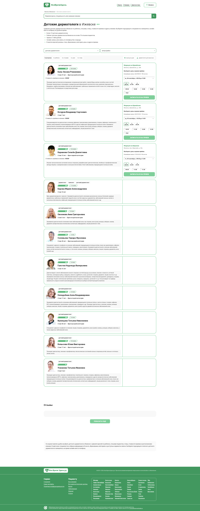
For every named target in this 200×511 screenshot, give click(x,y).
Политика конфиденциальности (54, 486)
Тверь (140, 489)
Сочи (139, 485)
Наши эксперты (49, 484)
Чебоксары (151, 485)
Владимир (96, 498)
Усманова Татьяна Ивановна (71, 368)
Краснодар (118, 487)
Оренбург (130, 485)
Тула (139, 494)
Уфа (149, 480)
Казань (107, 496)
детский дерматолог (65, 65)
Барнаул (95, 489)
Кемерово (118, 482)
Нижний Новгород (120, 498)
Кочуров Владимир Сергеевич (72, 112)
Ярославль (151, 491)
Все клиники (72, 481)
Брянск (95, 494)
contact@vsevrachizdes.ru (136, 508)
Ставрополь (142, 487)
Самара (129, 496)
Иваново (108, 487)
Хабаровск (151, 482)
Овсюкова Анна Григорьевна (71, 214)
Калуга (117, 480)
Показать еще (100, 421)
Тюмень (140, 496)
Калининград (109, 498)
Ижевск (107, 489)
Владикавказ (97, 496)
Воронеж (108, 482)
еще (127, 93)
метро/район (106, 50)
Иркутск (107, 491)
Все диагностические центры (78, 484)
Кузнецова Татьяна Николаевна (73, 321)
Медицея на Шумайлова (132, 65)
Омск (128, 482)
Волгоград (108, 480)
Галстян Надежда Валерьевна (72, 265)
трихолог (71, 182)
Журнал (70, 491)
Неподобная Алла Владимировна (74, 295)
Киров (117, 485)
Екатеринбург (109, 485)
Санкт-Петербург (98, 482)
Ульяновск (141, 498)
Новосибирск (131, 480)
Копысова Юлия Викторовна (71, 344)
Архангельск (97, 485)
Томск (140, 491)
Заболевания (72, 488)
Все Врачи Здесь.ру (58, 470)
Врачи (120, 5)
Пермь (129, 489)
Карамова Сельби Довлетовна (72, 152)
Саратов (129, 498)
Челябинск (151, 487)
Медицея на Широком (131, 146)
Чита (149, 489)
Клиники (126, 5)
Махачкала (118, 494)
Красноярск (118, 489)
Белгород (96, 491)
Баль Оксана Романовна (69, 72)
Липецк (117, 491)
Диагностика (136, 5)
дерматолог (62, 182)
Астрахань (96, 487)
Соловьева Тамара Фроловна (72, 238)
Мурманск (118, 496)
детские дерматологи (52, 50)
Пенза (129, 487)
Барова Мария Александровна (72, 189)
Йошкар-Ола (109, 494)
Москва (95, 480)
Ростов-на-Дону (132, 491)
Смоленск (141, 482)
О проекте (47, 481)
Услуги (70, 493)
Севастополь (142, 480)
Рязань (129, 494)
